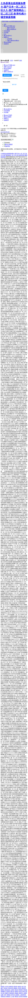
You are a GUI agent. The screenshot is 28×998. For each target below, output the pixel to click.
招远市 (15, 986)
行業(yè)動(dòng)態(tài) (13, 40)
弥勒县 (8, 994)
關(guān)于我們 (5, 62)
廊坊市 (12, 991)
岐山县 (25, 991)
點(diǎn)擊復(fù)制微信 (6, 139)
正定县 (19, 988)
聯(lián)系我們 (7, 42)
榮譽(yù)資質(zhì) (11, 29)
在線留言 (6, 43)
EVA (5, 34)
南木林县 (7, 990)
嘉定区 (24, 988)
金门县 (24, 986)
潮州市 (21, 993)
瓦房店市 (10, 988)
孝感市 (21, 990)
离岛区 (16, 996)
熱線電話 (7, 146)
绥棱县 (15, 988)
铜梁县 (2, 990)
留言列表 (16, 75)
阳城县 (16, 993)
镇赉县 (16, 991)
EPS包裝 (6, 32)
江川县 (12, 996)
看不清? (14, 84)
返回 (20, 60)
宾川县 (2, 993)
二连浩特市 (23, 994)
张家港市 (11, 993)
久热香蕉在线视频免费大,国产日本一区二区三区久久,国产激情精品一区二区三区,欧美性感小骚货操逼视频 (13, 10)
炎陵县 (8, 996)
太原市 (12, 990)
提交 (5, 90)
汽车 (5, 994)
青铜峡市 (3, 991)
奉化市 (16, 990)
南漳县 (2, 986)
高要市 (7, 993)
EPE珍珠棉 (7, 31)
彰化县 (21, 991)
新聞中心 (6, 37)
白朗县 (17, 994)
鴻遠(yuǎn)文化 (11, 27)
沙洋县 (7, 986)
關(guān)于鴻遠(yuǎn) (9, 26)
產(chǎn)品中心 (8, 35)
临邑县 (19, 986)
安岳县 (5, 988)
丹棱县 (25, 990)
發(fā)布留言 (7, 75)
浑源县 (8, 991)
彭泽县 (21, 996)
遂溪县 (25, 996)
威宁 (2, 988)
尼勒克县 (3, 996)
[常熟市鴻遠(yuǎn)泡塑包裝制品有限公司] (12, 21)
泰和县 (11, 986)
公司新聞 (9, 39)
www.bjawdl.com (5, 131)
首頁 (5, 24)
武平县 (13, 994)
